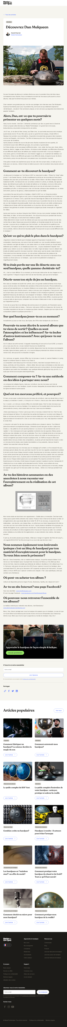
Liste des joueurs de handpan (52, 954)
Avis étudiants (27, 954)
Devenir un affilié (7, 971)
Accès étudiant (28, 977)
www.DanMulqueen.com (23, 591)
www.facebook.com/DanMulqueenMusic (33, 593)
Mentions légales (8, 977)
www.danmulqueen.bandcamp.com (14, 608)
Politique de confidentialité (29, 679)
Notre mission (7, 968)
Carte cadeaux (28, 957)
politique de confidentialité (29, 995)
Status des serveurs (29, 974)
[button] (62, 3)
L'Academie (27, 948)
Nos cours (26, 942)
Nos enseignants (28, 945)
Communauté (47, 942)
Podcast (46, 948)
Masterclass (27, 951)
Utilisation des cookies (9, 980)
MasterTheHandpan (16, 34)
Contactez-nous (28, 971)
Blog (45, 945)
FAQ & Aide (27, 968)
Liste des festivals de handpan (52, 957)
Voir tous (59, 710)
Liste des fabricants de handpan (53, 951)
